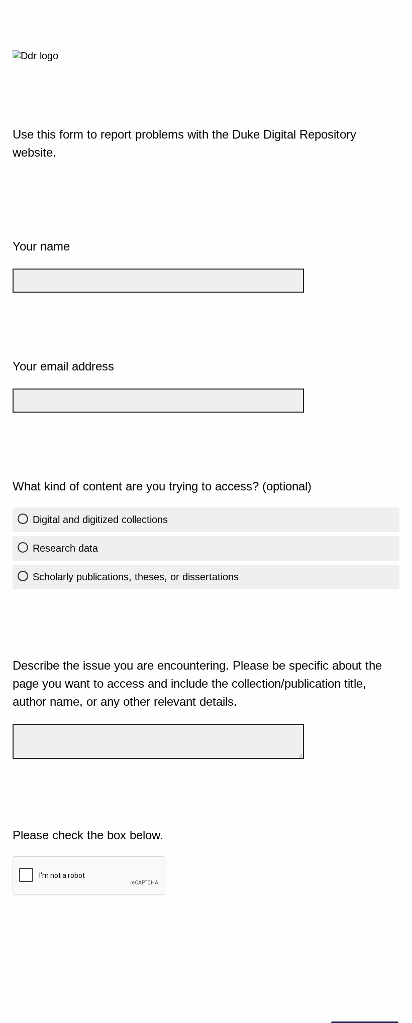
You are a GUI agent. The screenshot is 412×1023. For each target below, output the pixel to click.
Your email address (63, 366)
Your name (41, 246)
